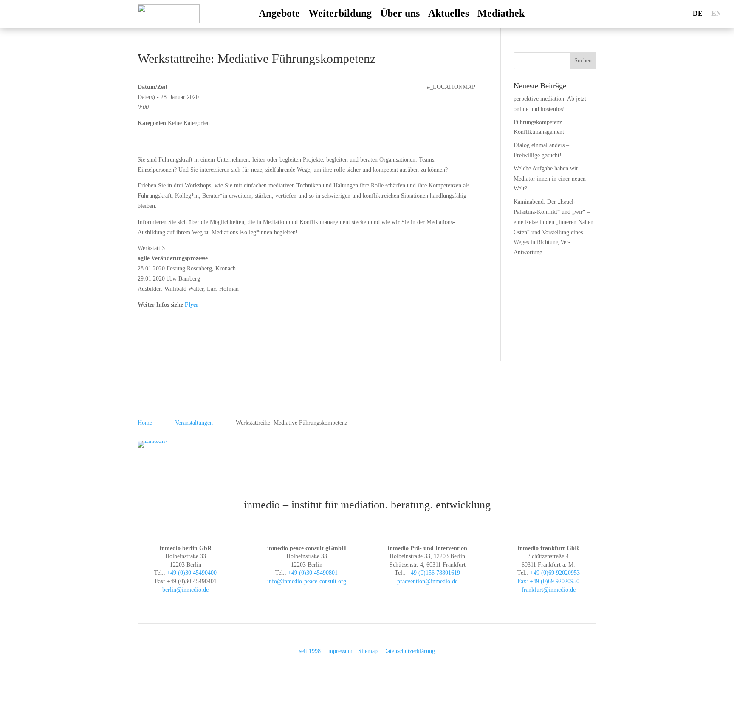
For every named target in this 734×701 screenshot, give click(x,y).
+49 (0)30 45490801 (313, 573)
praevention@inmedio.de (427, 581)
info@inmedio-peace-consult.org (306, 581)
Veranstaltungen (194, 423)
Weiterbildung (340, 13)
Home (145, 423)
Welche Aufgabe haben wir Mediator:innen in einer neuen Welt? (550, 178)
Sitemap (368, 651)
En (716, 13)
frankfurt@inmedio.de (549, 590)
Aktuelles (448, 13)
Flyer (191, 304)
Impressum (339, 651)
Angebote (279, 13)
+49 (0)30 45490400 (192, 573)
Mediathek (501, 13)
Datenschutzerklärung (409, 651)
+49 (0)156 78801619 (433, 573)
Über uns (400, 13)
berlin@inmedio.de (185, 590)
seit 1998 (310, 651)
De (698, 13)
